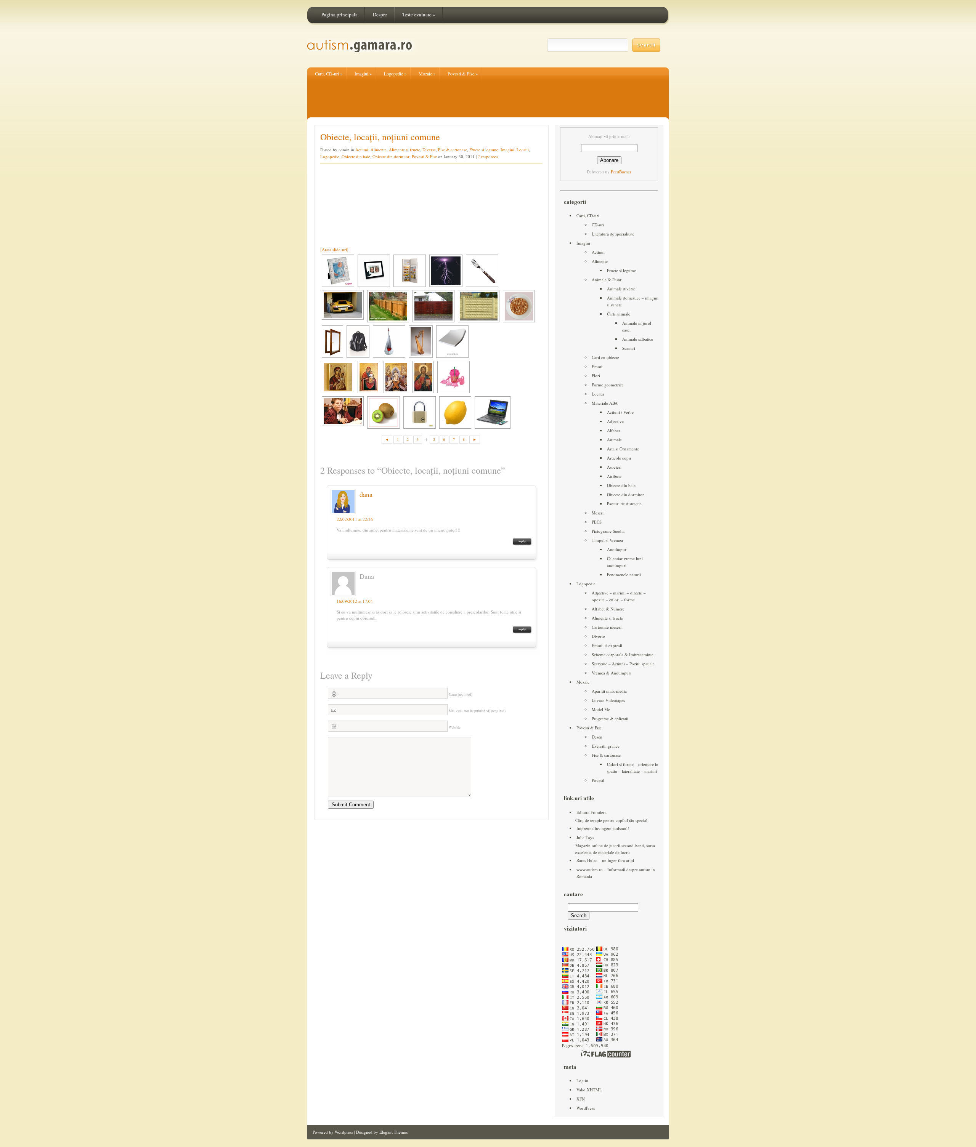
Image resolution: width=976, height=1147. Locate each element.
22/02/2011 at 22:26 (355, 519)
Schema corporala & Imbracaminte (622, 654)
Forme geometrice (608, 385)
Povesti (598, 780)
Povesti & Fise (463, 73)
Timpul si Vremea (607, 540)
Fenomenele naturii (624, 574)
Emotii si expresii (607, 645)
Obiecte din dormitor (390, 156)
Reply (522, 541)
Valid (589, 1090)
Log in (582, 1080)
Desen (597, 737)
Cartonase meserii (607, 627)
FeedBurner (621, 172)
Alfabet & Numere (608, 609)
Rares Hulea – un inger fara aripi (605, 860)
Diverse (429, 149)
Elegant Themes (393, 1132)
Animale (614, 439)
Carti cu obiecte (605, 357)
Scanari (628, 348)
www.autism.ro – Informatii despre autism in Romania (615, 873)
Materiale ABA (605, 403)
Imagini (363, 73)
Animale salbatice (637, 339)
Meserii (598, 513)
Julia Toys (585, 837)
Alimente (379, 149)
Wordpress (344, 1132)
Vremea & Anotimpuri (611, 673)
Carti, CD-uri (328, 73)
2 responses (488, 156)
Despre (380, 14)
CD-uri (598, 224)
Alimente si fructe (404, 149)
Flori (596, 375)
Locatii (523, 149)
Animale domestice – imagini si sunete (632, 301)
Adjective (615, 421)
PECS (597, 522)
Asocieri (614, 467)
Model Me (601, 709)
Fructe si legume (483, 149)
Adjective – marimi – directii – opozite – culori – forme (619, 596)
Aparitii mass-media (609, 691)
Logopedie (395, 73)
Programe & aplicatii (610, 718)
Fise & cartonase (452, 149)
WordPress (585, 1108)
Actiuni (361, 149)
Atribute (614, 476)
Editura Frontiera (591, 812)
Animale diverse (621, 289)
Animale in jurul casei (636, 326)
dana (366, 494)
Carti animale (618, 314)
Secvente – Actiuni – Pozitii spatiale (623, 663)
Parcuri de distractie (624, 503)
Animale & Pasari (607, 279)
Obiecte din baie (356, 156)
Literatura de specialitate (613, 234)
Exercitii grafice (606, 746)
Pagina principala (339, 14)
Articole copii (619, 458)
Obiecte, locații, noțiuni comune (380, 137)
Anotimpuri (617, 549)
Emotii (598, 366)
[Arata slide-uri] (334, 249)
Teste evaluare (418, 14)
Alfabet (613, 430)
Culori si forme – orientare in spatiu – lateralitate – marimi (632, 767)
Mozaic (427, 73)
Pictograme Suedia (608, 531)
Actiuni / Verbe (620, 412)
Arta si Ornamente (623, 449)
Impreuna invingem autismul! (602, 828)
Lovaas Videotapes (608, 700)
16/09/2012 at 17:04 (355, 601)
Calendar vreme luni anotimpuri (625, 562)
